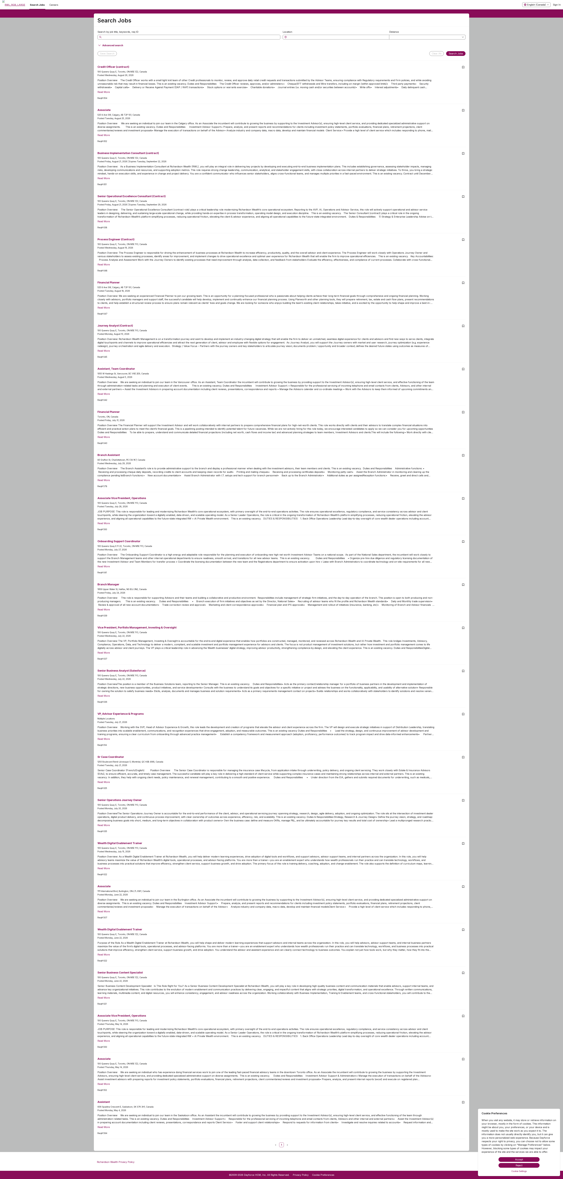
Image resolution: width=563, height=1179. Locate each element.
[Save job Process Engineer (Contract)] (463, 239)
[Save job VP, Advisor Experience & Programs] (463, 714)
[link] (281, 1145)
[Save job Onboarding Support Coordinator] (463, 541)
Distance (394, 31)
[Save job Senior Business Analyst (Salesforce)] (463, 671)
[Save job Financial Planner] (463, 282)
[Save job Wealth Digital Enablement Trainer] (463, 843)
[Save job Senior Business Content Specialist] (463, 973)
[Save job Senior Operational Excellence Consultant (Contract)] (463, 196)
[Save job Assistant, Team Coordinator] (463, 369)
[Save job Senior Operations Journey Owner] (463, 800)
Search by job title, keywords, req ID (117, 31)
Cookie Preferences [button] (323, 1174)
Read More (103, 92)
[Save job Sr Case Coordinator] (463, 757)
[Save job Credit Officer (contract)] (463, 67)
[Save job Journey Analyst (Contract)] (463, 326)
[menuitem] (13, 5)
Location (287, 31)
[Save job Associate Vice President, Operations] (463, 498)
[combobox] (337, 37)
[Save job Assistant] (463, 1102)
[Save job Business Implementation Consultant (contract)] (463, 153)
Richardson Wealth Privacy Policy (115, 1162)
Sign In (557, 4)
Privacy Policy (301, 1174)
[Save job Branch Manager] (463, 584)
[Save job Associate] (463, 110)
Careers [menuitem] (53, 4)
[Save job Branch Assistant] (463, 455)
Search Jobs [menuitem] (37, 4)
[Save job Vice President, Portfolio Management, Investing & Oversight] (463, 628)
